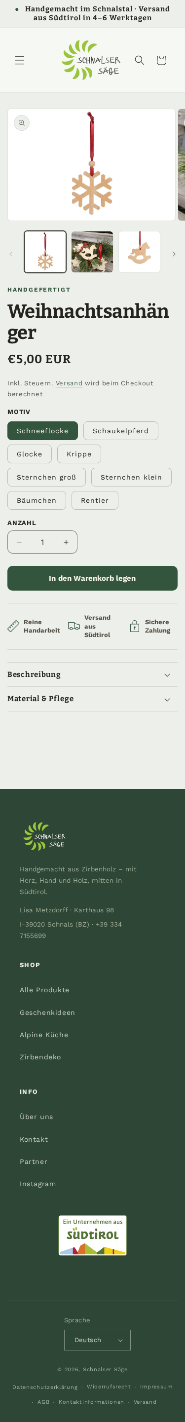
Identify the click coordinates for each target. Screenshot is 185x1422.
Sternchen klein (131, 477)
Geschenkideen (47, 1012)
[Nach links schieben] (11, 254)
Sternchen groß (46, 477)
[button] (20, 60)
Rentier (95, 500)
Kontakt (34, 1139)
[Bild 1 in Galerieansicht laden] (45, 252)
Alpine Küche (44, 1035)
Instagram (38, 1184)
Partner (33, 1161)
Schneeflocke (43, 431)
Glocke (29, 454)
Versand (69, 383)
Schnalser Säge (105, 1369)
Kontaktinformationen (91, 1402)
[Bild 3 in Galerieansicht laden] (139, 252)
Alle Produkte (45, 990)
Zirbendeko (40, 1057)
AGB (43, 1402)
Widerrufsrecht (109, 1387)
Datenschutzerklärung (44, 1387)
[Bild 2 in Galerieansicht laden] (92, 252)
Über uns (36, 1117)
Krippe (79, 454)
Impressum (156, 1387)
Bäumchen (37, 500)
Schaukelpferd (121, 431)
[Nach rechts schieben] (174, 254)
